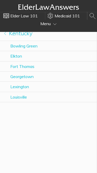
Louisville (18, 97)
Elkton (16, 56)
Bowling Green (24, 46)
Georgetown (22, 76)
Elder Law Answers (48, 7)
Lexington (19, 86)
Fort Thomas (22, 66)
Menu (46, 23)
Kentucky (20, 33)
